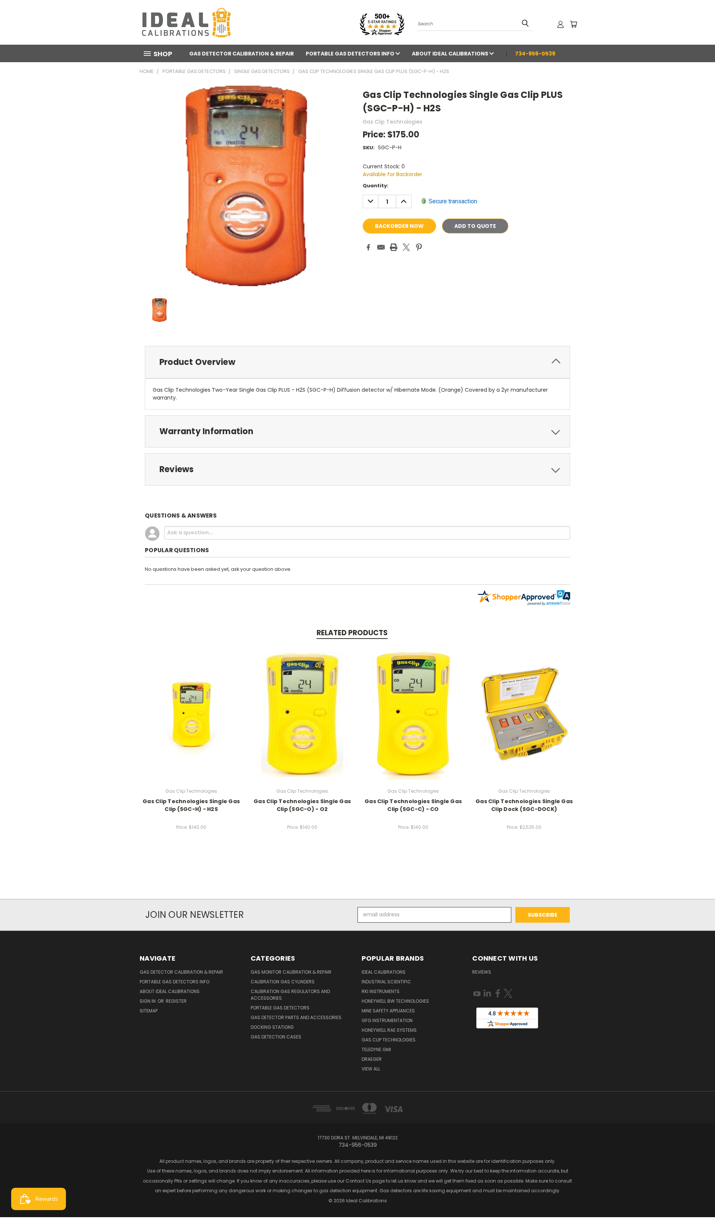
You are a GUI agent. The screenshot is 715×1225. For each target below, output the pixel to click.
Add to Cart (191, 713)
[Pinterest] (419, 247)
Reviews (481, 972)
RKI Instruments (381, 991)
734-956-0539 (535, 53)
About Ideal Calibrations (450, 53)
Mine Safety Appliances (388, 1011)
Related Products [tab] (352, 633)
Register (176, 1001)
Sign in (148, 1001)
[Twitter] (406, 247)
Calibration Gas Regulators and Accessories (290, 994)
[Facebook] (368, 247)
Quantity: (375, 185)
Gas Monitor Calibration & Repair (291, 972)
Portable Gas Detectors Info (350, 53)
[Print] (393, 247)
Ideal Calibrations (384, 972)
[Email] (381, 247)
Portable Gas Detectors (280, 1008)
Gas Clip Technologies (389, 1040)
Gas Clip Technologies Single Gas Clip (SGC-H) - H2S (191, 805)
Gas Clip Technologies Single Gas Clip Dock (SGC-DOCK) (524, 805)
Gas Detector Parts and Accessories (296, 1017)
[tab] (357, 362)
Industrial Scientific (386, 982)
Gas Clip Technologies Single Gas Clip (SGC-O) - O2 (302, 805)
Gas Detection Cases (276, 1037)
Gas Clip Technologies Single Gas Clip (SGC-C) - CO (413, 805)
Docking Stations (272, 1027)
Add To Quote (475, 226)
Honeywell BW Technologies (395, 1001)
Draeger (372, 1059)
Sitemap (149, 1011)
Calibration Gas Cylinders (283, 982)
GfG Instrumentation (387, 1020)
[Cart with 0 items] (573, 24)
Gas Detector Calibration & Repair (241, 53)
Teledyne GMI (376, 1049)
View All (371, 1069)
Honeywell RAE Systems (389, 1030)
